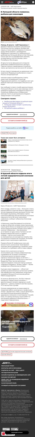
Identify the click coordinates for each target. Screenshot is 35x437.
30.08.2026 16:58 (5, 170)
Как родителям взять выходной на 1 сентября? (16, 322)
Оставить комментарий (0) (17, 120)
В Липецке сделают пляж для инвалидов (18, 155)
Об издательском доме (9, 372)
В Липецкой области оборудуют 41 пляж (18, 145)
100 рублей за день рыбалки (14, 108)
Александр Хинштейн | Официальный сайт (14, 203)
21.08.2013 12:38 (5, 6)
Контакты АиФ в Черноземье (11, 368)
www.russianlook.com (10, 42)
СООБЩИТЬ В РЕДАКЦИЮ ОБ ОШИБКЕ (13, 385)
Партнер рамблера (24, 429)
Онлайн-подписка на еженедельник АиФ (16, 375)
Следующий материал (17, 432)
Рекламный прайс (7, 366)
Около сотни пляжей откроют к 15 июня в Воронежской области (18, 151)
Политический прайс (9, 383)
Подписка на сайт (7, 370)
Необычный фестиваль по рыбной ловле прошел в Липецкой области (17, 102)
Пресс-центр (20, 370)
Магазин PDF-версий (8, 377)
